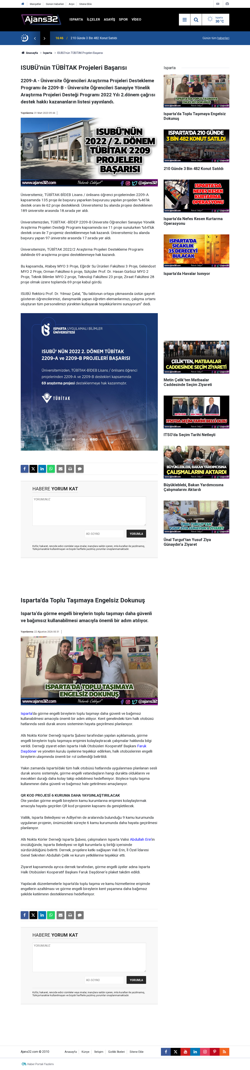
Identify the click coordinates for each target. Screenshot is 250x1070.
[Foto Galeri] (227, 4)
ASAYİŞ (109, 19)
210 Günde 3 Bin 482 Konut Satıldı (94, 38)
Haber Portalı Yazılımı (40, 1064)
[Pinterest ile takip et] (215, 1052)
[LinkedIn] (42, 469)
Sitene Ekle (85, 4)
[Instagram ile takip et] (205, 1052)
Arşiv (71, 4)
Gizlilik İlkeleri (116, 1052)
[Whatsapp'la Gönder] (51, 469)
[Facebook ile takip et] (166, 1052)
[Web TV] (218, 4)
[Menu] (184, 19)
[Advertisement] (89, 578)
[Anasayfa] (23, 4)
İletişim (98, 1052)
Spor (123, 19)
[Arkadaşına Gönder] (60, 469)
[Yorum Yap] (80, 469)
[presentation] (35, 38)
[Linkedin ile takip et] (195, 1052)
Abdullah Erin (140, 839)
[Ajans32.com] (41, 19)
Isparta (76, 19)
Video (136, 19)
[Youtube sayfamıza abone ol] (185, 1052)
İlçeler (93, 19)
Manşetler (35, 4)
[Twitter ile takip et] (175, 1052)
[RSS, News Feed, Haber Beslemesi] (224, 1052)
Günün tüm (216, 38)
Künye (85, 1052)
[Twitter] (33, 469)
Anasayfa (31, 52)
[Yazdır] (70, 469)
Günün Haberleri (55, 4)
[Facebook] (25, 469)
